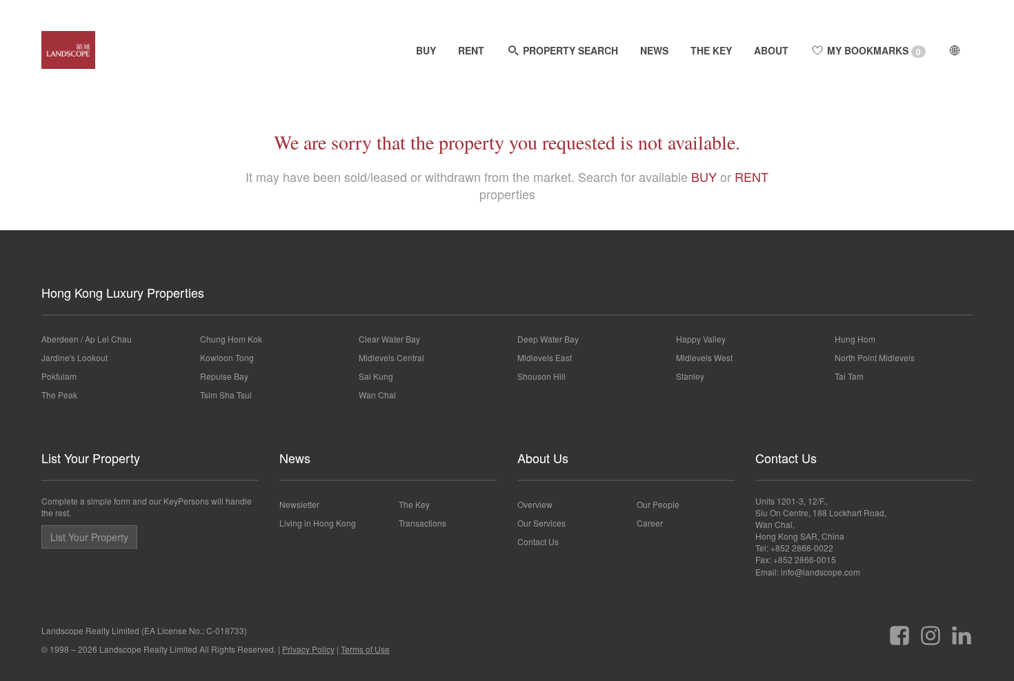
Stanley (690, 376)
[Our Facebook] (899, 630)
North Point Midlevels (875, 357)
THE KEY (711, 50)
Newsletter (299, 504)
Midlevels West (704, 357)
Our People (658, 504)
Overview (535, 504)
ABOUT (771, 50)
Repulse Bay (224, 376)
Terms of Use (365, 649)
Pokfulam (59, 376)
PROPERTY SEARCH (569, 50)
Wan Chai (377, 394)
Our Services (541, 523)
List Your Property (90, 458)
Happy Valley (701, 339)
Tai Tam (849, 376)
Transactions (422, 523)
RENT (471, 50)
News (294, 458)
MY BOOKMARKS (872, 50)
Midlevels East (544, 357)
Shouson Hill (541, 376)
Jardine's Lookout (74, 357)
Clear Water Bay (389, 339)
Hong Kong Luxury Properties (122, 292)
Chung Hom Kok (231, 339)
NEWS (654, 50)
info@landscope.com (820, 572)
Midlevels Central (391, 357)
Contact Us (538, 541)
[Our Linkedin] (962, 630)
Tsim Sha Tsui (226, 394)
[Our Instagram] (930, 630)
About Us (542, 458)
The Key (414, 504)
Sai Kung (376, 376)
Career (650, 523)
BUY (426, 50)
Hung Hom (855, 339)
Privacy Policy (308, 649)
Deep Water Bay (548, 339)
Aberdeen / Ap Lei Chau (86, 339)
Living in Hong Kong (317, 523)
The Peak (59, 394)
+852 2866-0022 (802, 547)
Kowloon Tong (227, 357)
